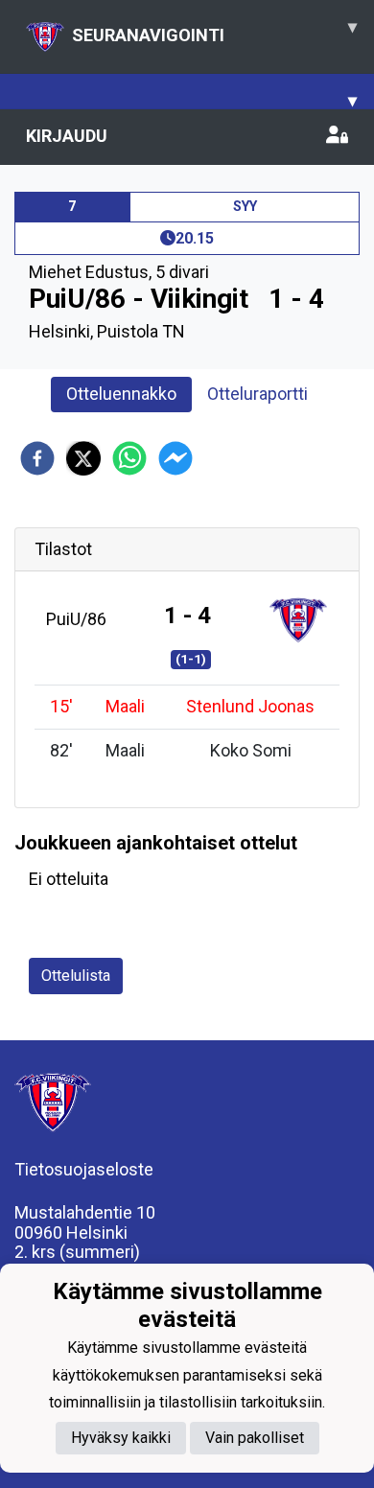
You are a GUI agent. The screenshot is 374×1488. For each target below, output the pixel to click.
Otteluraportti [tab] (257, 394)
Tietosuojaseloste (83, 1169)
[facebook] (37, 458)
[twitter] (83, 458)
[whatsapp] (129, 458)
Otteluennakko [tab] (121, 394)
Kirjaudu (66, 136)
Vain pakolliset (254, 1438)
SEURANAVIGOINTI (214, 30)
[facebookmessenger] (175, 458)
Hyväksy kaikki (121, 1438)
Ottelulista (75, 975)
